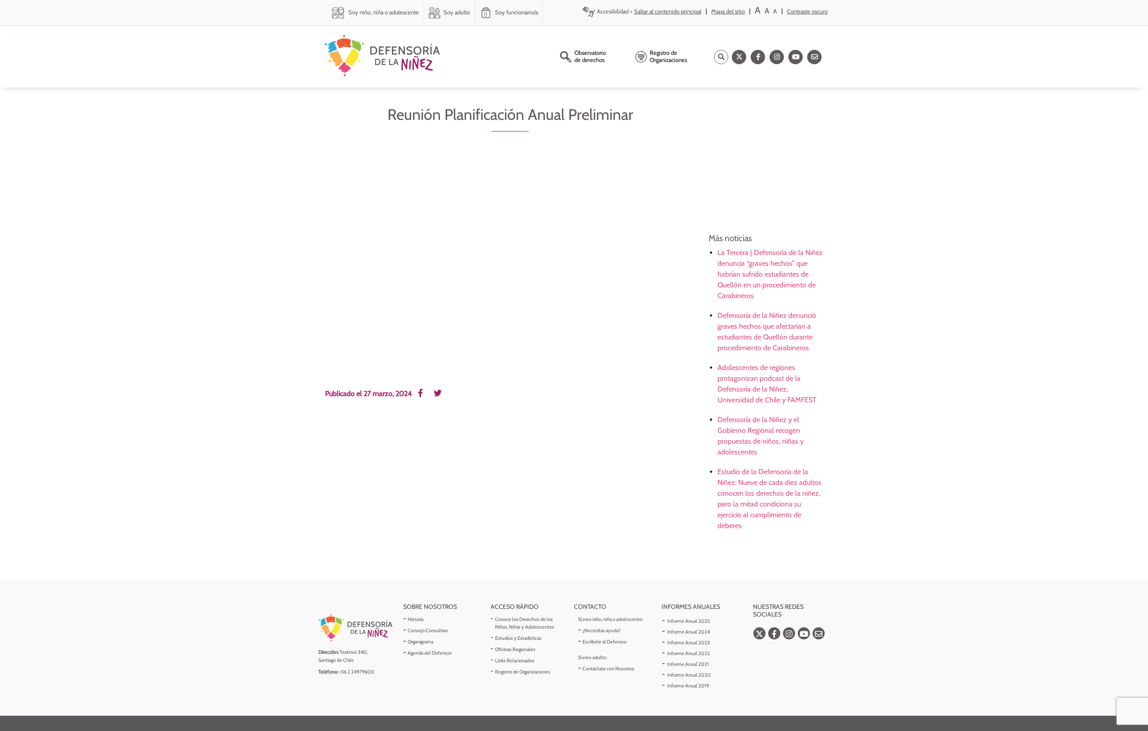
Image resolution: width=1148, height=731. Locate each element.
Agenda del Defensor (430, 653)
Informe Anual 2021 (688, 664)
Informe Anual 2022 (688, 653)
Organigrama (420, 642)
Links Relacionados (515, 660)
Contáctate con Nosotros (609, 668)
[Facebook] (758, 57)
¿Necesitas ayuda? (602, 630)
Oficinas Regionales (515, 649)
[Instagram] (777, 57)
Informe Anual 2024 (688, 632)
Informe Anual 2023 (688, 642)
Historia (415, 619)
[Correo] (814, 57)
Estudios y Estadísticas (518, 638)
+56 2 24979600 (356, 672)
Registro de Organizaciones (522, 672)
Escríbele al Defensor (604, 642)
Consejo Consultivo (428, 630)
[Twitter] (739, 57)
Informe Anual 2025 (688, 621)
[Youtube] (795, 57)
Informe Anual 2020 (689, 675)
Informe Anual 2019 (688, 686)
